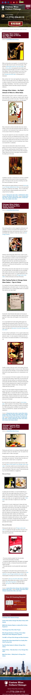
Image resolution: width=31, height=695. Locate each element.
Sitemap (9, 688)
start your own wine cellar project (16, 578)
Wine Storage (16, 416)
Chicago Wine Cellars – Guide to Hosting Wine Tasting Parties (11, 206)
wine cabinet (8, 68)
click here (7, 583)
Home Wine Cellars (20, 414)
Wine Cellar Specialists (11, 582)
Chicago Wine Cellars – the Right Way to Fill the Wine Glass (12, 35)
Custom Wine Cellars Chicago (8, 414)
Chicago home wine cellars (12, 195)
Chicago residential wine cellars (15, 197)
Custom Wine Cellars (22, 413)
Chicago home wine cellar (10, 74)
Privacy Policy (14, 688)
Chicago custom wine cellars (14, 417)
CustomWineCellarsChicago (13, 39)
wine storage (5, 420)
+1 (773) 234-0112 (14, 17)
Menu (28, 8)
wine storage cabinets (13, 420)
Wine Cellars (15, 196)
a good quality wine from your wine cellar (14, 66)
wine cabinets (9, 196)
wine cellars (14, 199)
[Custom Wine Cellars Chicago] (11, 9)
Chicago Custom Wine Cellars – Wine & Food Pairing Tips (11, 427)
